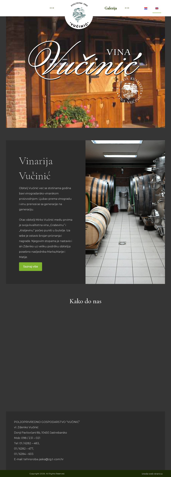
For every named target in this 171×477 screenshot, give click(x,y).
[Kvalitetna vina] (79, 15)
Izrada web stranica (152, 473)
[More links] (52, 8)
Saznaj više (30, 266)
